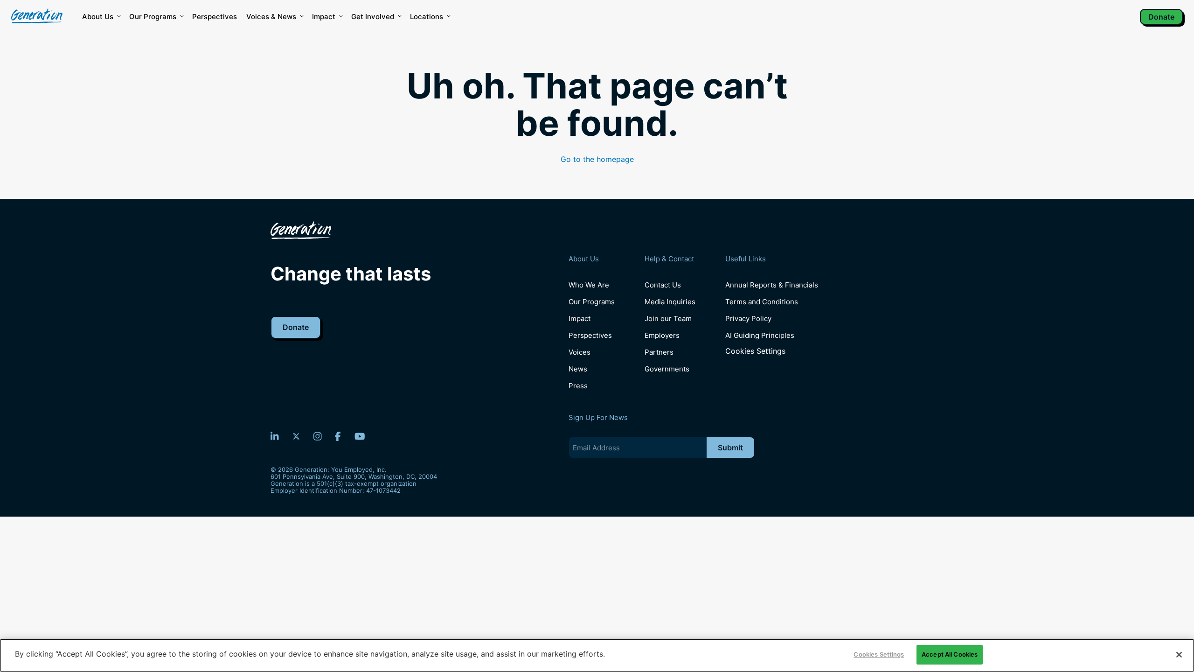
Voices (579, 352)
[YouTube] (359, 436)
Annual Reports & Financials (771, 284)
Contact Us (663, 284)
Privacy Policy (748, 318)
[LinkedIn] (275, 436)
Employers (662, 335)
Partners (659, 352)
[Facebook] (338, 436)
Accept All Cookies (950, 654)
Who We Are (589, 284)
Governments (667, 368)
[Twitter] (296, 436)
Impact (323, 16)
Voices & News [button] (271, 16)
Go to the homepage (597, 159)
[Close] (1179, 654)
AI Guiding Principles (759, 335)
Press (578, 385)
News (578, 368)
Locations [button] (426, 16)
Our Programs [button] (152, 16)
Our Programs (592, 301)
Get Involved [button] (372, 16)
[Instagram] (317, 436)
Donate (1161, 16)
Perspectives (214, 16)
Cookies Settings (755, 351)
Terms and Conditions (761, 301)
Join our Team (668, 318)
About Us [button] (97, 16)
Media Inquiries (670, 301)
